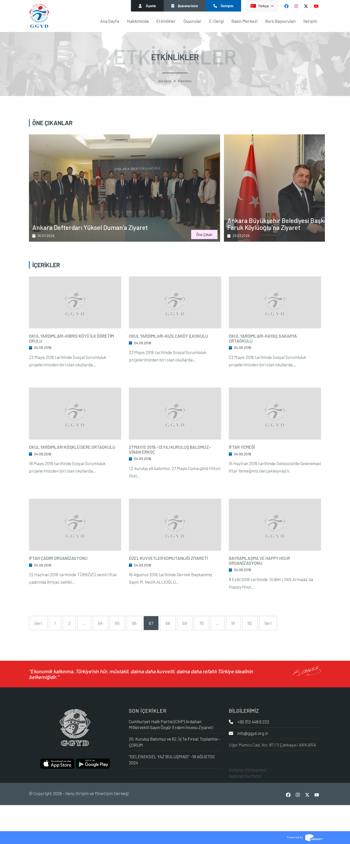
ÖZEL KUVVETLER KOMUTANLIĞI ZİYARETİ (168, 558)
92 (250, 623)
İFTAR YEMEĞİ (242, 447)
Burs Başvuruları (280, 21)
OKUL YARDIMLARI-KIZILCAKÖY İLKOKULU (168, 335)
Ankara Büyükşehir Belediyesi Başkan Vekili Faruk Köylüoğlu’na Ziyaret (92, 224)
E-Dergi (216, 21)
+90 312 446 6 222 (253, 721)
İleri (268, 623)
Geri (38, 623)
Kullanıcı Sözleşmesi (247, 769)
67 (151, 623)
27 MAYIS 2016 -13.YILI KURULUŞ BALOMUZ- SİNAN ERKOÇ (170, 449)
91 (233, 623)
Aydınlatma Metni (245, 775)
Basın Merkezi (244, 21)
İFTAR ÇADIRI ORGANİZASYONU (58, 558)
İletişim (310, 21)
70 (201, 623)
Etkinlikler (166, 21)
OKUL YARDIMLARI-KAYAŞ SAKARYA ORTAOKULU (263, 338)
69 (184, 623)
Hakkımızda (138, 21)
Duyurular (192, 21)
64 (100, 623)
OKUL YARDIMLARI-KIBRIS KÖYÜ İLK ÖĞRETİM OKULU (71, 338)
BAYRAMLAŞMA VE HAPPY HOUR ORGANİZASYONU (259, 560)
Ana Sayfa (109, 21)
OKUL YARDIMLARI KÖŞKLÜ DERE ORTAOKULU (72, 447)
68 (168, 623)
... (84, 623)
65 (117, 623)
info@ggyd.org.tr (252, 733)
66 (134, 623)
